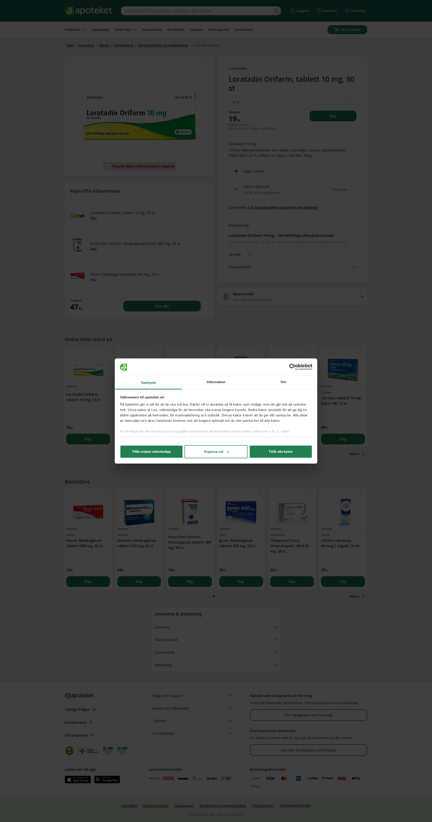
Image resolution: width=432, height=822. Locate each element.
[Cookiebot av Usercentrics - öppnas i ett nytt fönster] (292, 367)
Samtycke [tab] (148, 382)
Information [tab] (216, 382)
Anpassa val (213, 451)
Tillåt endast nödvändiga (151, 451)
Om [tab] (283, 382)
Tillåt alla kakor (281, 451)
